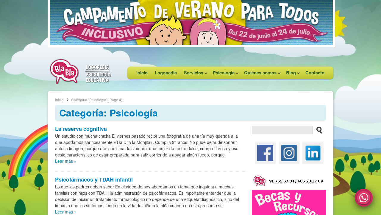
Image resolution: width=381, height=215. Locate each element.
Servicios (191, 74)
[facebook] (265, 152)
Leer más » (65, 161)
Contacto (314, 72)
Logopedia (166, 72)
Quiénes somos (259, 74)
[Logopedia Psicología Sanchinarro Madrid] (80, 82)
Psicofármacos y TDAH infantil (94, 179)
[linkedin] (313, 152)
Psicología (222, 74)
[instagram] (289, 152)
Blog (289, 74)
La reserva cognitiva (81, 129)
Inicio (142, 72)
